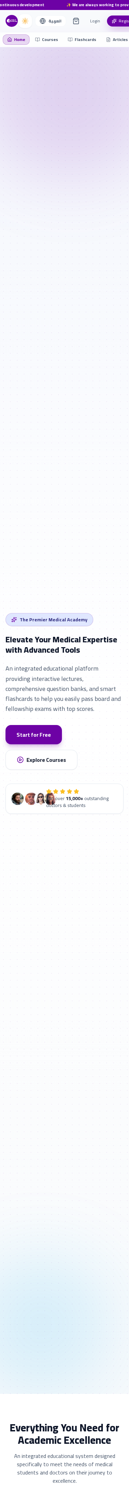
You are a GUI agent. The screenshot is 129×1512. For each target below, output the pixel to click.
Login (95, 21)
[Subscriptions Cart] (76, 21)
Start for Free (34, 734)
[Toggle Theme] (25, 21)
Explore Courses (46, 760)
